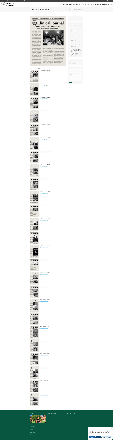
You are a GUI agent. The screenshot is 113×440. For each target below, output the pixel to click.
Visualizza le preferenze (107, 437)
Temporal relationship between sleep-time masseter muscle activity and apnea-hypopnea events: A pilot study (76, 49)
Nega (98, 437)
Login (112, 0)
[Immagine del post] (70, 26)
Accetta (92, 437)
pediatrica (74, 63)
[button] (111, 428)
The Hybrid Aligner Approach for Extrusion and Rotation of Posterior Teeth (76, 31)
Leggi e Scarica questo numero (44, 71)
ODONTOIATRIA (70, 63)
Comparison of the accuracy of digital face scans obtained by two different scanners (76, 26)
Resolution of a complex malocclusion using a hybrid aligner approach (76, 54)
